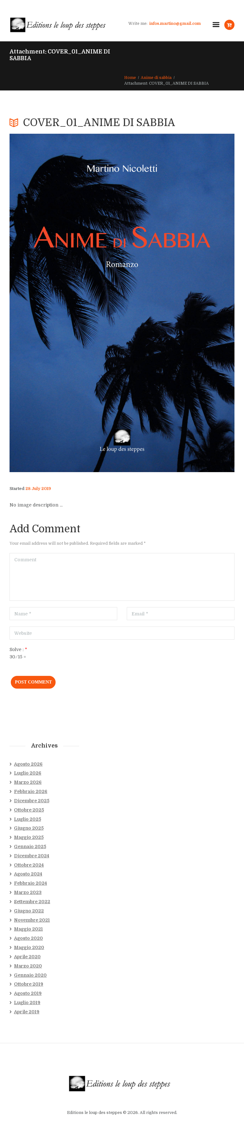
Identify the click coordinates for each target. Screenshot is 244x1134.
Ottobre (29, 809)
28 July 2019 (38, 488)
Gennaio (30, 846)
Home (130, 77)
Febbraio (30, 791)
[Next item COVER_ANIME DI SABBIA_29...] (178, 302)
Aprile (27, 956)
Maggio (29, 837)
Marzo (28, 782)
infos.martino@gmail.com (175, 23)
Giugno (29, 828)
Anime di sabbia (156, 77)
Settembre (32, 901)
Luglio (27, 773)
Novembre (32, 920)
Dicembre (31, 800)
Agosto (28, 764)
